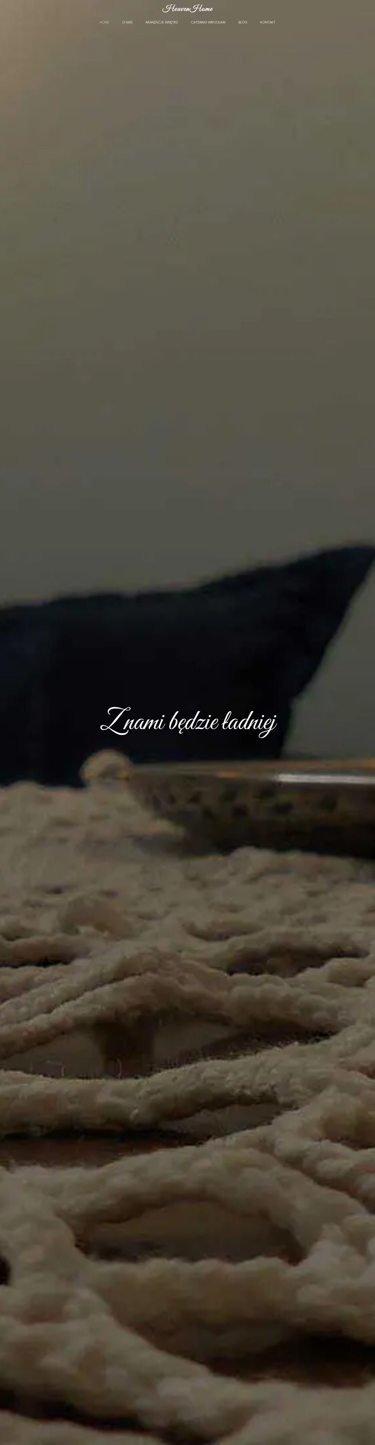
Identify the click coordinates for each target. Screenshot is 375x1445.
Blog (242, 22)
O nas (127, 22)
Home (104, 22)
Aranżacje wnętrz (161, 22)
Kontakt (267, 22)
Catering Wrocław (208, 22)
